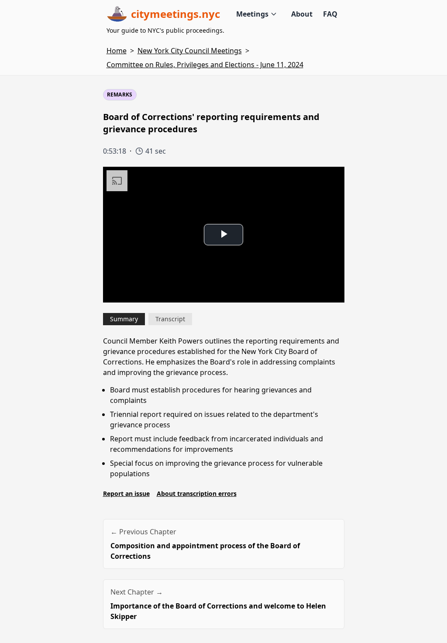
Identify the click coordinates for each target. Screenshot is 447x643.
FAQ (330, 14)
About (302, 14)
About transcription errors (197, 493)
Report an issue (126, 493)
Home (117, 50)
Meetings (252, 14)
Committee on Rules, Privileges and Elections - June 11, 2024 (205, 64)
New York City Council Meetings (190, 50)
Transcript (170, 319)
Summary (124, 319)
